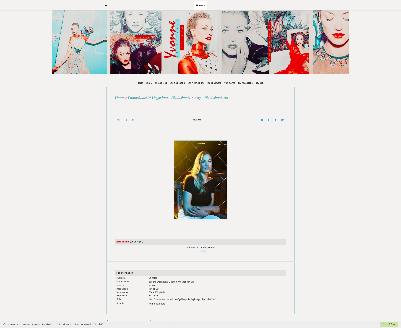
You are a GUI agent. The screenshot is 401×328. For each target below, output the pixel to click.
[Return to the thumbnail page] (117, 119)
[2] (199, 249)
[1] (196, 249)
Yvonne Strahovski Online (162, 279)
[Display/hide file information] (123, 119)
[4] (203, 249)
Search (260, 83)
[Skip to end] (283, 119)
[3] (201, 249)
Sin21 (166, 317)
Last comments (196, 83)
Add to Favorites (157, 299)
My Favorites (245, 83)
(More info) (98, 324)
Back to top (180, 317)
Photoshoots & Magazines (147, 97)
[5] (205, 249)
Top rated (229, 83)
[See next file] (278, 119)
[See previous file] (273, 119)
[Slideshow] (128, 119)
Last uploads (177, 83)
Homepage (196, 317)
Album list (161, 83)
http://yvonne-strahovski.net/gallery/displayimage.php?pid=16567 (182, 296)
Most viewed (214, 83)
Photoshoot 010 (216, 97)
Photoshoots (180, 97)
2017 (196, 97)
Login (149, 83)
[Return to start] (267, 119)
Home (140, 83)
